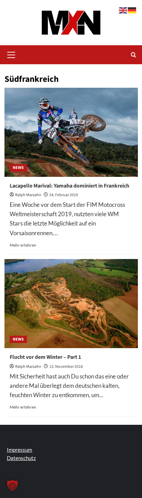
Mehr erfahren (23, 245)
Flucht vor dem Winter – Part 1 (45, 357)
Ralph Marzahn (28, 195)
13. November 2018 (66, 367)
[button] (11, 54)
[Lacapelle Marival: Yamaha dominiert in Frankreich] (71, 132)
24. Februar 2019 (63, 195)
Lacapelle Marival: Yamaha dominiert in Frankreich (69, 186)
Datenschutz (21, 458)
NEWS (18, 168)
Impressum (19, 450)
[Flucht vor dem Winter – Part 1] (71, 303)
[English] (123, 9)
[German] (132, 9)
